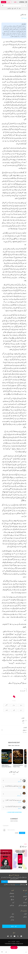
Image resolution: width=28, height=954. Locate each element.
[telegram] (8, 936)
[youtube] (14, 936)
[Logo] (22, 2)
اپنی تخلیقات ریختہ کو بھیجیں (23, 905)
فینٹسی (6, 705)
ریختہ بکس (12, 919)
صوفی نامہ (25, 913)
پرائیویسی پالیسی (17, 884)
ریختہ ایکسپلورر (12, 905)
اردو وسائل (25, 902)
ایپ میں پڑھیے (14, 947)
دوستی (21, 705)
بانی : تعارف (12, 896)
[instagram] (11, 936)
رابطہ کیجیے (12, 899)
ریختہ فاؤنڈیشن (12, 893)
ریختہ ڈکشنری (12, 916)
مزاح (21, 710)
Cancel (16, 832)
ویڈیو (12, 8)
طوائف (7, 710)
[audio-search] (3, 5)
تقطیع (26, 899)
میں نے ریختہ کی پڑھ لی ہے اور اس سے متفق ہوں (14, 884)
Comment (22, 832)
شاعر (19, 8)
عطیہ (26, 893)
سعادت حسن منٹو (24, 18)
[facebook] (21, 936)
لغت (15, 8)
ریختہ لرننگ (25, 916)
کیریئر (13, 902)
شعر (17, 8)
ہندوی (13, 913)
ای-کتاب (9, 8)
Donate (8, 2)
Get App (3, 2)
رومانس (14, 705)
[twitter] (18, 936)
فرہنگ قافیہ (25, 896)
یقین (14, 710)
